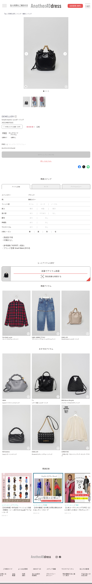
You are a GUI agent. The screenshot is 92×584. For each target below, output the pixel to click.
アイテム (15, 505)
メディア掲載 (51, 569)
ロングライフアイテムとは (8, 148)
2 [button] (46, 91)
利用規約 (23, 574)
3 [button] (48, 91)
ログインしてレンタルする (46, 155)
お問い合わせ (3, 574)
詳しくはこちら (46, 161)
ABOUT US (37, 569)
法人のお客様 (84, 569)
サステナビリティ (67, 569)
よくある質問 (22, 569)
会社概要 (13, 574)
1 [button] (44, 91)
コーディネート (6, 505)
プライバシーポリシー (51, 574)
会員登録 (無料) (75, 6)
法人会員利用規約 (36, 574)
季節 (45, 505)
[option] (46, 53)
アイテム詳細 (16, 186)
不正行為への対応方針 (86, 574)
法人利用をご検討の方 (19, 5)
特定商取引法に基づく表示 (69, 574)
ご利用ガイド (7, 569)
